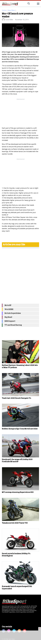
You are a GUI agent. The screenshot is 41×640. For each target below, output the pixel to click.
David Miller (9, 20)
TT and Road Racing (13, 325)
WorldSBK (9, 309)
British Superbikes (13, 313)
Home (4, 10)
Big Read (8, 317)
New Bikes (11, 10)
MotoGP (8, 305)
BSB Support (10, 321)
